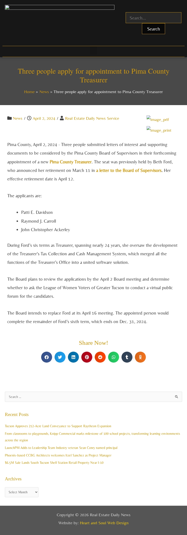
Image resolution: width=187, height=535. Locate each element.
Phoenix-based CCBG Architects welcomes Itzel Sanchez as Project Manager (58, 455)
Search (153, 28)
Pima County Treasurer (71, 161)
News (17, 118)
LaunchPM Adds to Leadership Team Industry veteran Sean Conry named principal (61, 448)
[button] (93, 50)
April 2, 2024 (44, 118)
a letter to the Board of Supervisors (128, 170)
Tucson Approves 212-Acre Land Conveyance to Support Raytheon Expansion (58, 426)
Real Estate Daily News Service (92, 118)
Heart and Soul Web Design (104, 522)
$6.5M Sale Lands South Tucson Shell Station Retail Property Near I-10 (54, 463)
